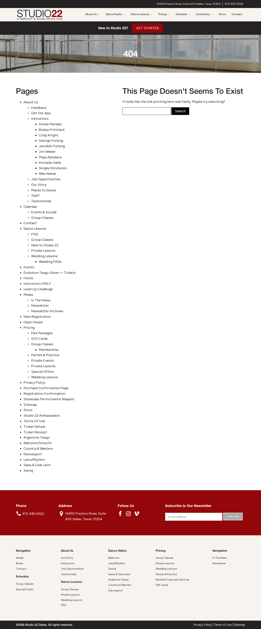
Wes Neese (47, 173)
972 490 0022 (33, 514)
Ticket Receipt (35, 432)
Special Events (25, 589)
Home (28, 278)
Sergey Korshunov (53, 168)
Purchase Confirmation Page (46, 388)
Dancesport (33, 454)
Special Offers (42, 371)
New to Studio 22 (44, 245)
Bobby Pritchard (51, 130)
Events (29, 267)
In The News (40, 300)
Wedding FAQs (50, 262)
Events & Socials (44, 212)
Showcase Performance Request (49, 399)
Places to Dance (43, 190)
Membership (48, 350)
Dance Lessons (35, 228)
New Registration (37, 316)
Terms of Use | (224, 625)
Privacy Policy (34, 382)
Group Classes (42, 218)
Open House (33, 322)
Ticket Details (34, 426)
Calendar (30, 207)
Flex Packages (42, 333)
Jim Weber (47, 152)
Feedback (38, 108)
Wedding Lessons (44, 256)
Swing (28, 470)
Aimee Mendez (50, 124)
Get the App (41, 113)
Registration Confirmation (44, 393)
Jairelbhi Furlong (52, 146)
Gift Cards (39, 338)
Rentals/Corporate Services (172, 579)
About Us (31, 102)
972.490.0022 (234, 4)
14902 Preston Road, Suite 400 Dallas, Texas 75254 (189, 4)
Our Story (38, 185)
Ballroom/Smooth (38, 443)
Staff (35, 195)
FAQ (34, 234)
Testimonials (41, 201)
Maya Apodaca (50, 157)
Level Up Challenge (38, 289)
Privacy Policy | (204, 625)
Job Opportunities (45, 179)
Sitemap (30, 405)
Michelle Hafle (50, 163)
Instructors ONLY (37, 283)
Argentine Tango (37, 437)
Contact (237, 14)
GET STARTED (147, 28)
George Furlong (51, 140)
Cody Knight (48, 135)
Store (222, 14)
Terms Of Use (34, 421)
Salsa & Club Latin (37, 465)
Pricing (29, 327)
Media (28, 295)
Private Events (42, 360)
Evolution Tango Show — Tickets (50, 273)
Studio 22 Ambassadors (42, 415)
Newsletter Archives (47, 311)
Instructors (40, 118)
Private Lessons (43, 250)
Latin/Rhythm (34, 460)
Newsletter (40, 305)
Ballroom (113, 557)
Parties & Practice (45, 355)
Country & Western (38, 448)
